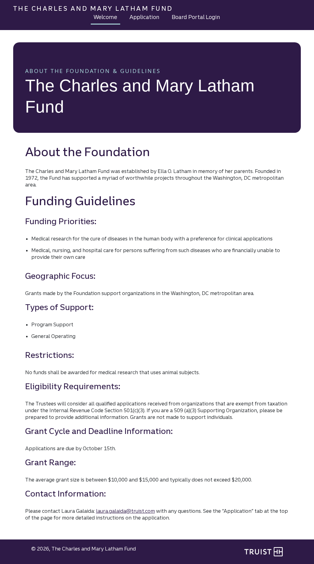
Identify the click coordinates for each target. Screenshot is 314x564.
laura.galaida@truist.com (125, 511)
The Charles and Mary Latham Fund (93, 8)
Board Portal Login (196, 16)
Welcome (105, 16)
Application (144, 16)
